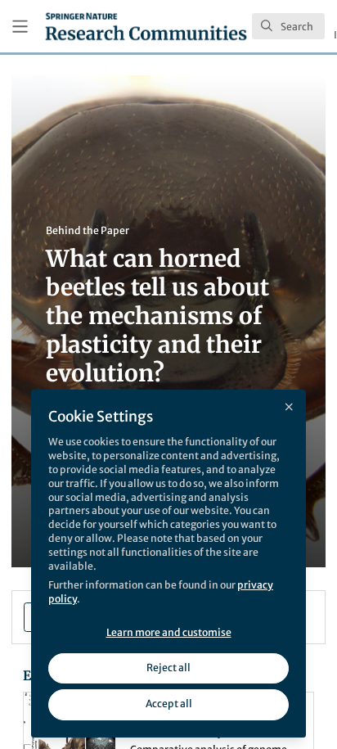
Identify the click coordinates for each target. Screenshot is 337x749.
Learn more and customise (168, 632)
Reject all (168, 667)
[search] (288, 26)
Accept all (169, 703)
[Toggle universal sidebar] (20, 27)
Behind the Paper (87, 230)
